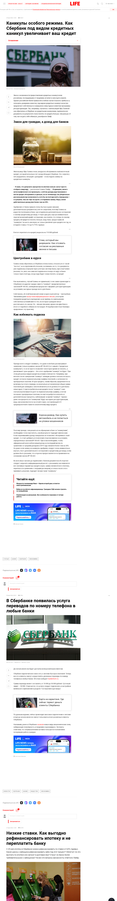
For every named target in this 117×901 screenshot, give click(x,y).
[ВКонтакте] (34, 570)
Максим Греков (19, 524)
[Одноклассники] (39, 570)
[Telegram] (30, 570)
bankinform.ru (53, 679)
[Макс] (26, 570)
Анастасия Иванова (20, 756)
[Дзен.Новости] (21, 570)
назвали (40, 724)
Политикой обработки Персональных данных (46, 9)
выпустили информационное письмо (41, 296)
